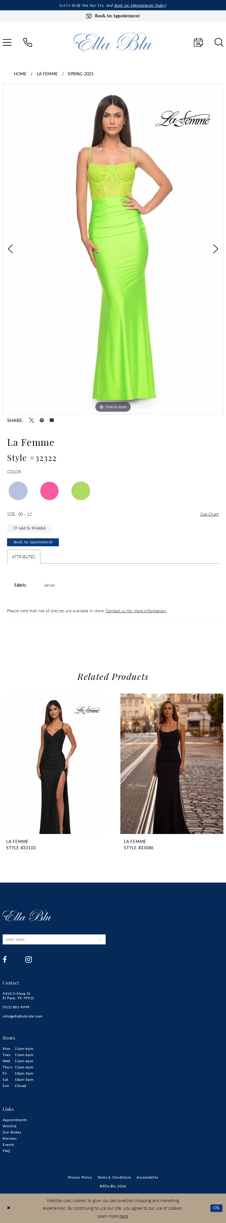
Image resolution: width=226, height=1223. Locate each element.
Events (8, 1144)
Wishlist (9, 1125)
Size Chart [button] (209, 514)
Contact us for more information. (136, 610)
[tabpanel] (113, 249)
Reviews (9, 1138)
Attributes (24, 557)
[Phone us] (27, 42)
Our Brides (12, 1132)
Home (20, 74)
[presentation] (54, 764)
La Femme (47, 74)
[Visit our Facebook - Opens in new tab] (5, 959)
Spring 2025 (81, 74)
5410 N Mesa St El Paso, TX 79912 (18, 995)
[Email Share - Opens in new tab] (52, 420)
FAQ (6, 1150)
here (123, 1216)
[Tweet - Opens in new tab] (31, 420)
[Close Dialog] (9, 1208)
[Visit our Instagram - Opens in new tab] (28, 959)
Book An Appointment (33, 542)
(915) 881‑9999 (16, 1006)
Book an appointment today (140, 6)
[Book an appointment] (198, 42)
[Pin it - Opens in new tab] (42, 420)
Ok (216, 1208)
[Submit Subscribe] (100, 939)
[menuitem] (27, 42)
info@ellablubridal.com (23, 1016)
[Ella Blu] (113, 42)
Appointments (15, 1119)
